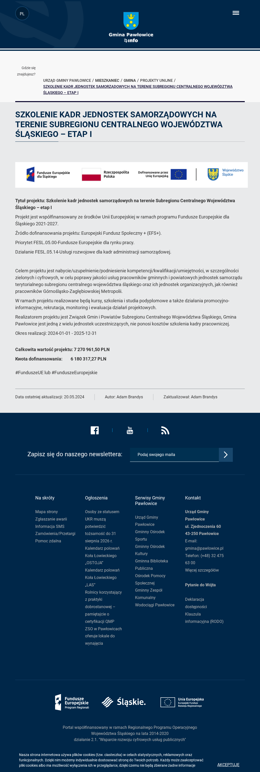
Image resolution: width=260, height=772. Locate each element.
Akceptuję (228, 764)
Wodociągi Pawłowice (154, 605)
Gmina (130, 80)
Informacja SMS (49, 526)
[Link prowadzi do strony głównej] (130, 27)
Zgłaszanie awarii (51, 519)
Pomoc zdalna (48, 541)
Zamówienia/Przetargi (55, 533)
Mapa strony (46, 511)
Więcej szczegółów (202, 570)
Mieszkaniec (107, 80)
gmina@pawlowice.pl (204, 548)
